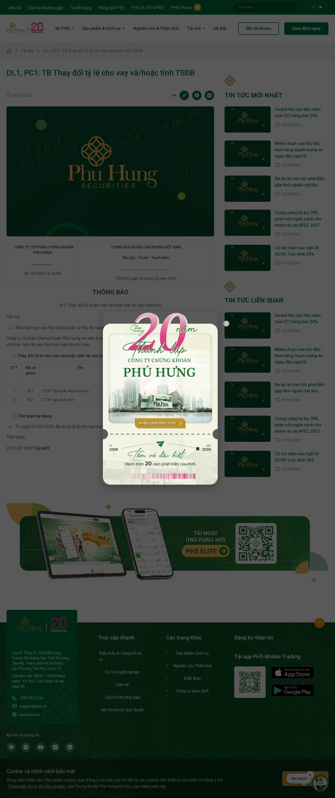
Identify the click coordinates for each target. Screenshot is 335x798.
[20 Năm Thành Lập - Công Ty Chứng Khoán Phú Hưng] (160, 398)
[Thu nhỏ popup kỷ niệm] (226, 323)
